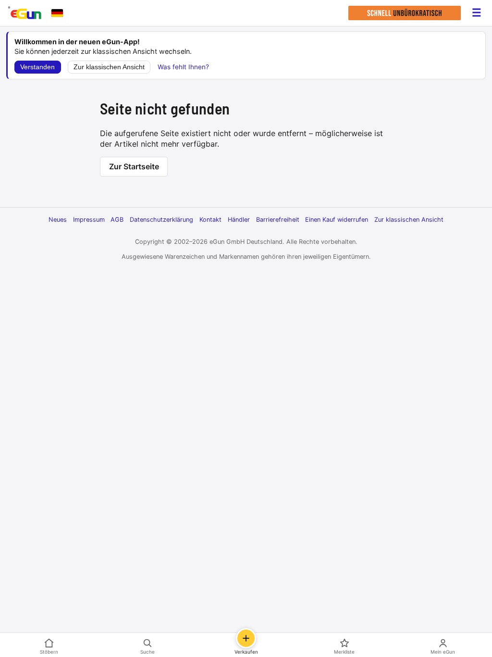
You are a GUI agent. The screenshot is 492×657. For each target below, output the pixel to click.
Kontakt (210, 219)
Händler (239, 219)
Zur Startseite (134, 166)
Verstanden (37, 67)
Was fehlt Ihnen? (183, 67)
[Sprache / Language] (57, 13)
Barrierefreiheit (277, 219)
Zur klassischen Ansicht (109, 67)
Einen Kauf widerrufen (336, 219)
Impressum (89, 219)
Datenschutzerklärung (161, 219)
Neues (58, 219)
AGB (117, 219)
